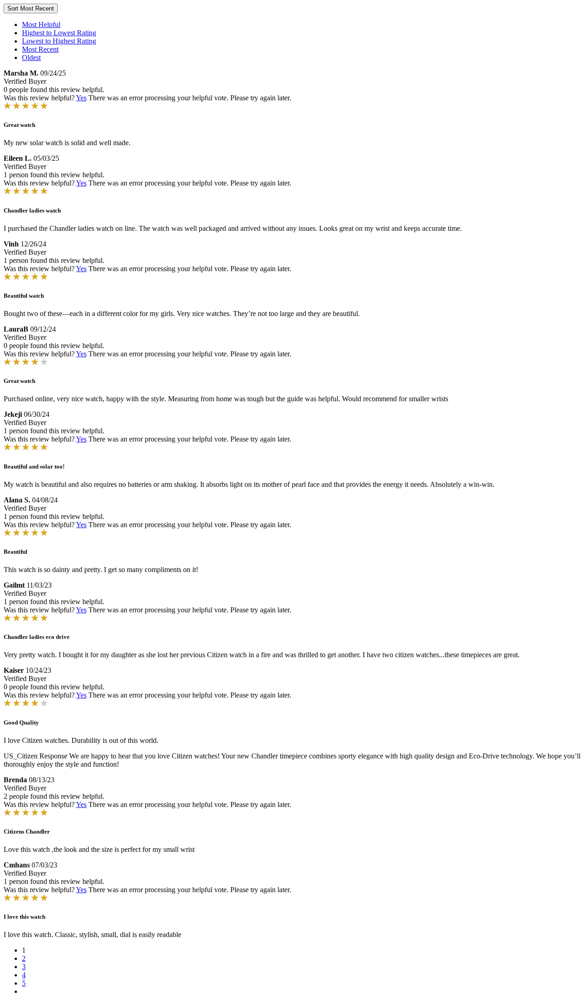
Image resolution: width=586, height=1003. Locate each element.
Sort (30, 8)
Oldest (31, 57)
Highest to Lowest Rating (59, 33)
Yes (81, 98)
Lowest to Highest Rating (59, 41)
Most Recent (40, 49)
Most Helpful (41, 24)
